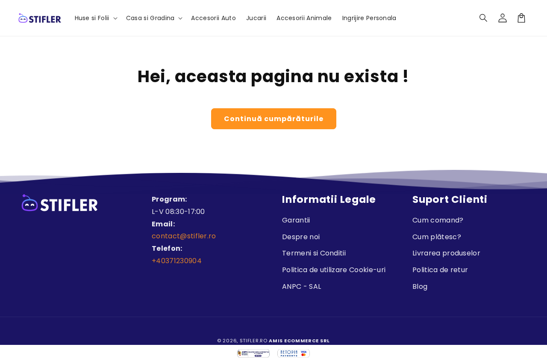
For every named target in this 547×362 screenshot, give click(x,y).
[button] (483, 18)
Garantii (296, 220)
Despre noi (301, 237)
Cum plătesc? (436, 237)
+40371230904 (177, 261)
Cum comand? (438, 220)
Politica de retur (440, 270)
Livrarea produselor (446, 253)
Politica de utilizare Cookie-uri (333, 270)
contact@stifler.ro (184, 236)
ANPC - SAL (301, 286)
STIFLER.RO (254, 340)
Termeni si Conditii (314, 253)
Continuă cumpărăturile (273, 119)
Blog (419, 286)
